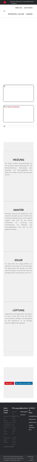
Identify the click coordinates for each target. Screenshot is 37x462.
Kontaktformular (8, 446)
